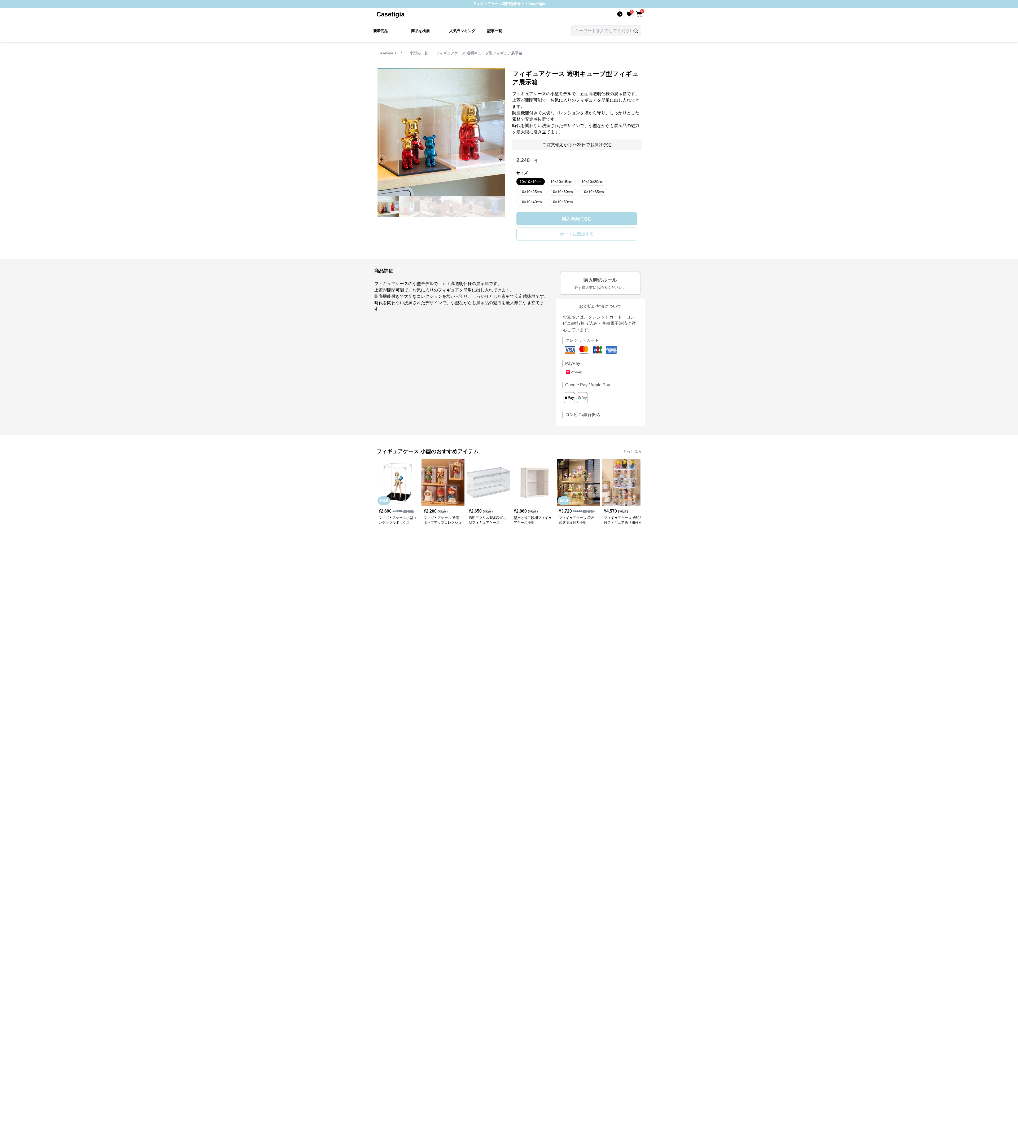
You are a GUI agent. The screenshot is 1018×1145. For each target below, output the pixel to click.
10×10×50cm (562, 202)
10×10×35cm (593, 192)
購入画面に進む (577, 218)
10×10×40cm (531, 202)
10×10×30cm (562, 192)
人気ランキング (462, 31)
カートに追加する (577, 234)
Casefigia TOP (390, 53)
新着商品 (380, 31)
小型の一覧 (419, 53)
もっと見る (632, 451)
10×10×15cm (561, 182)
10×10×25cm (531, 192)
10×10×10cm (531, 182)
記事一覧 (494, 31)
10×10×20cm (592, 182)
